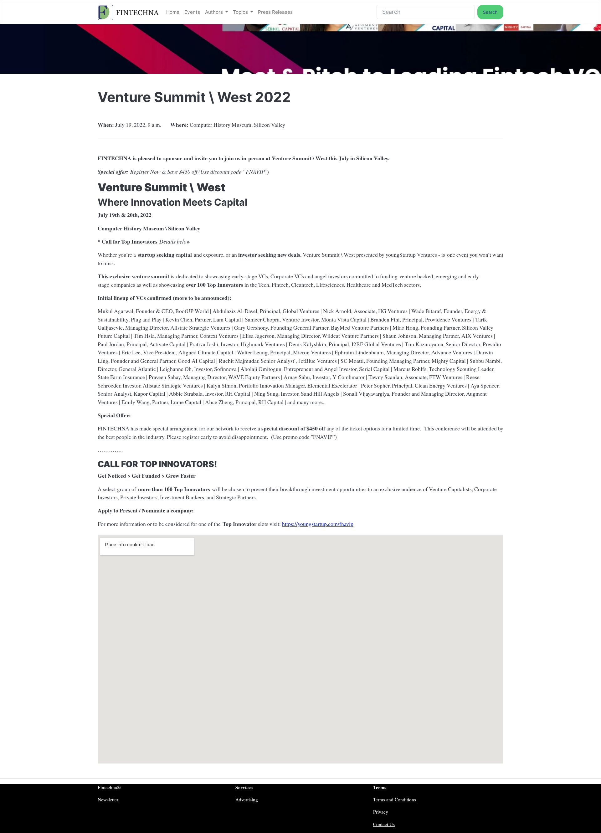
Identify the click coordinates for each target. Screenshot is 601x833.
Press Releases (275, 12)
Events (192, 12)
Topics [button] (241, 12)
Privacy (380, 812)
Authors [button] (214, 12)
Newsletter (108, 799)
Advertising (246, 799)
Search (490, 12)
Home (172, 12)
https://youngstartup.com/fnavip (317, 523)
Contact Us (384, 824)
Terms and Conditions (394, 799)
